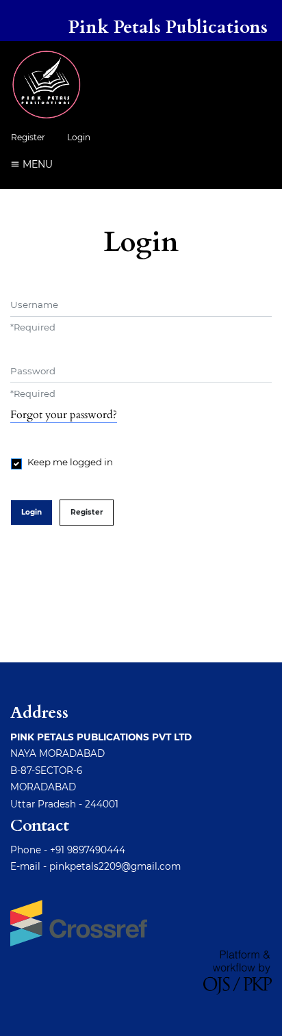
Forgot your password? (63, 414)
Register (28, 137)
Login (78, 137)
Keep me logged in (70, 461)
